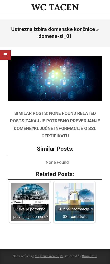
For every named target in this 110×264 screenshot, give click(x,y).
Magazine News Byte (49, 255)
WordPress (89, 255)
